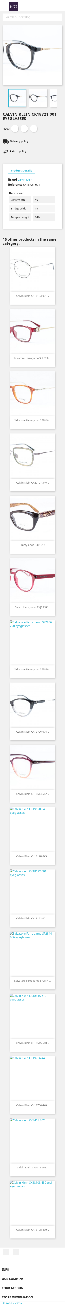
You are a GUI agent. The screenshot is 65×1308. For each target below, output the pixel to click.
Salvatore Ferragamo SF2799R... (33, 358)
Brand (12, 179)
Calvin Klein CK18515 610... (32, 1043)
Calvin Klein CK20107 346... (32, 482)
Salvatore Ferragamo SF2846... (32, 420)
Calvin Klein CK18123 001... (32, 296)
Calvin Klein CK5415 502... (32, 1167)
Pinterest (33, 128)
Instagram (16, 1252)
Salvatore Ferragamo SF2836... (32, 669)
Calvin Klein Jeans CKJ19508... (32, 607)
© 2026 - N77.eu (13, 1303)
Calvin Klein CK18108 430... (32, 1229)
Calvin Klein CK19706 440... (32, 1105)
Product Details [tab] (21, 170)
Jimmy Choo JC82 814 (32, 545)
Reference (15, 184)
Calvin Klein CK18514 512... (32, 794)
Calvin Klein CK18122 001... (32, 918)
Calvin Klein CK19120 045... (32, 856)
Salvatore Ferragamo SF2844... (32, 980)
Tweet (24, 128)
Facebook (6, 1252)
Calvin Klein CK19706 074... (32, 731)
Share (14, 128)
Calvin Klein (25, 179)
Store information (17, 1297)
